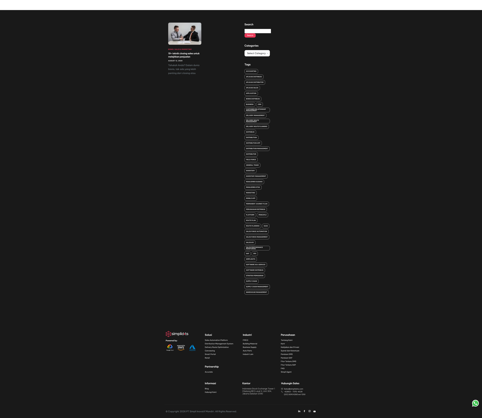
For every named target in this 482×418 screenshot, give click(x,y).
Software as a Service (255, 264)
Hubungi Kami (211, 392)
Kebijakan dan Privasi (290, 347)
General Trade (252, 165)
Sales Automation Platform (216, 340)
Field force (251, 159)
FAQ (282, 368)
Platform (250, 215)
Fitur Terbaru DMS (288, 361)
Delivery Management (255, 115)
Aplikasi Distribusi (254, 77)
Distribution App (253, 143)
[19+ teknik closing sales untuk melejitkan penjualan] (184, 33)
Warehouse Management (256, 292)
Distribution (251, 137)
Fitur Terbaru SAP (288, 365)
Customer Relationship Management (256, 110)
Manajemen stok (253, 187)
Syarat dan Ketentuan (290, 351)
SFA (254, 253)
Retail (207, 358)
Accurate (209, 372)
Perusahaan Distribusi (255, 209)
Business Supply (250, 347)
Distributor (251, 154)
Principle (262, 215)
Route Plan (251, 220)
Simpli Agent (286, 372)
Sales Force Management (257, 237)
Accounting (251, 71)
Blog (207, 388)
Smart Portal (210, 354)
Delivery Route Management (252, 121)
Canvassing (210, 351)
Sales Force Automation (256, 231)
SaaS (266, 226)
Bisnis (171, 49)
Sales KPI (250, 242)
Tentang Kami (286, 340)
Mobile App (250, 198)
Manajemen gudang (254, 182)
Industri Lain (248, 354)
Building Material (250, 344)
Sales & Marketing (183, 49)
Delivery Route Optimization (217, 347)
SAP (247, 253)
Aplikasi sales (252, 88)
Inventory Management (256, 176)
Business (250, 104)
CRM (259, 104)
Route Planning (253, 226)
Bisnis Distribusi (253, 99)
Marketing (250, 193)
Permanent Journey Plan (256, 204)
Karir (283, 344)
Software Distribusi (254, 270)
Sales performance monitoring (254, 248)
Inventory (250, 171)
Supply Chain (251, 281)
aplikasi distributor (255, 82)
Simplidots (250, 259)
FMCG (245, 340)
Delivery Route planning (256, 126)
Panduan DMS (287, 354)
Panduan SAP (286, 358)
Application (251, 93)
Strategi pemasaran (254, 275)
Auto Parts (247, 351)
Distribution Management (257, 148)
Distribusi (250, 132)
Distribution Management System (219, 344)
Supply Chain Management (257, 287)
